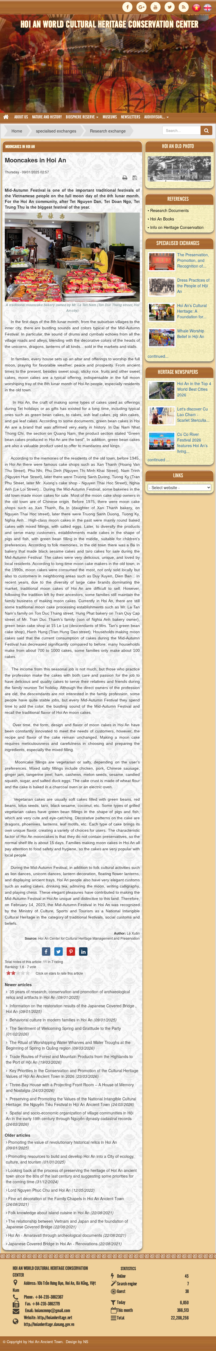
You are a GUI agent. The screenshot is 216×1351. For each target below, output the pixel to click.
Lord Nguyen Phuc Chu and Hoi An (39, 1190)
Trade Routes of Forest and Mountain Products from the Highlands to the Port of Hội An (69, 1059)
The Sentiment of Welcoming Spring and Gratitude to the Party (65, 1028)
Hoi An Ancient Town (45, 1341)
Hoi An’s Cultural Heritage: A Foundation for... (192, 311)
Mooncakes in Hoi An (20, 147)
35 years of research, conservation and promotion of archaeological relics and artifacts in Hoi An (68, 994)
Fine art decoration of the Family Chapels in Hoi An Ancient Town (66, 1198)
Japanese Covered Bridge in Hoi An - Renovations (53, 1243)
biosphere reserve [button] (81, 117)
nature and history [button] (47, 117)
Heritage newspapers (178, 372)
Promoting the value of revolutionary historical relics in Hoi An (62, 1142)
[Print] (125, 177)
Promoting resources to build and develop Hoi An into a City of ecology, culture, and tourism (70, 1159)
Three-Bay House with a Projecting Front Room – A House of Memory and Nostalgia (70, 1087)
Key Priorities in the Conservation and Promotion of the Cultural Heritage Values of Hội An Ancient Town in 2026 (72, 1073)
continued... (158, 356)
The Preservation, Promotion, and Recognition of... (193, 260)
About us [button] (21, 117)
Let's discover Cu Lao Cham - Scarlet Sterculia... (193, 414)
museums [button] (110, 117)
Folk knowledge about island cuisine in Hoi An (48, 1212)
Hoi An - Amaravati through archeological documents (55, 1235)
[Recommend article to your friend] (117, 177)
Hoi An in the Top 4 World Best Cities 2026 (194, 389)
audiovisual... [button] (155, 117)
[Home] (6, 117)
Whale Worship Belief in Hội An (190, 333)
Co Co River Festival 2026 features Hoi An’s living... (192, 442)
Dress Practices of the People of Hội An (193, 285)
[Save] (135, 177)
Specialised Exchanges (177, 243)
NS (85, 1341)
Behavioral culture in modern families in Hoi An (51, 1020)
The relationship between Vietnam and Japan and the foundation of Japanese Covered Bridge (67, 1223)
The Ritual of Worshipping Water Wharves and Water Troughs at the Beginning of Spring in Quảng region (68, 1045)
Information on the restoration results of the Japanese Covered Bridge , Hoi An (71, 1008)
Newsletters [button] (130, 117)
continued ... (159, 459)
